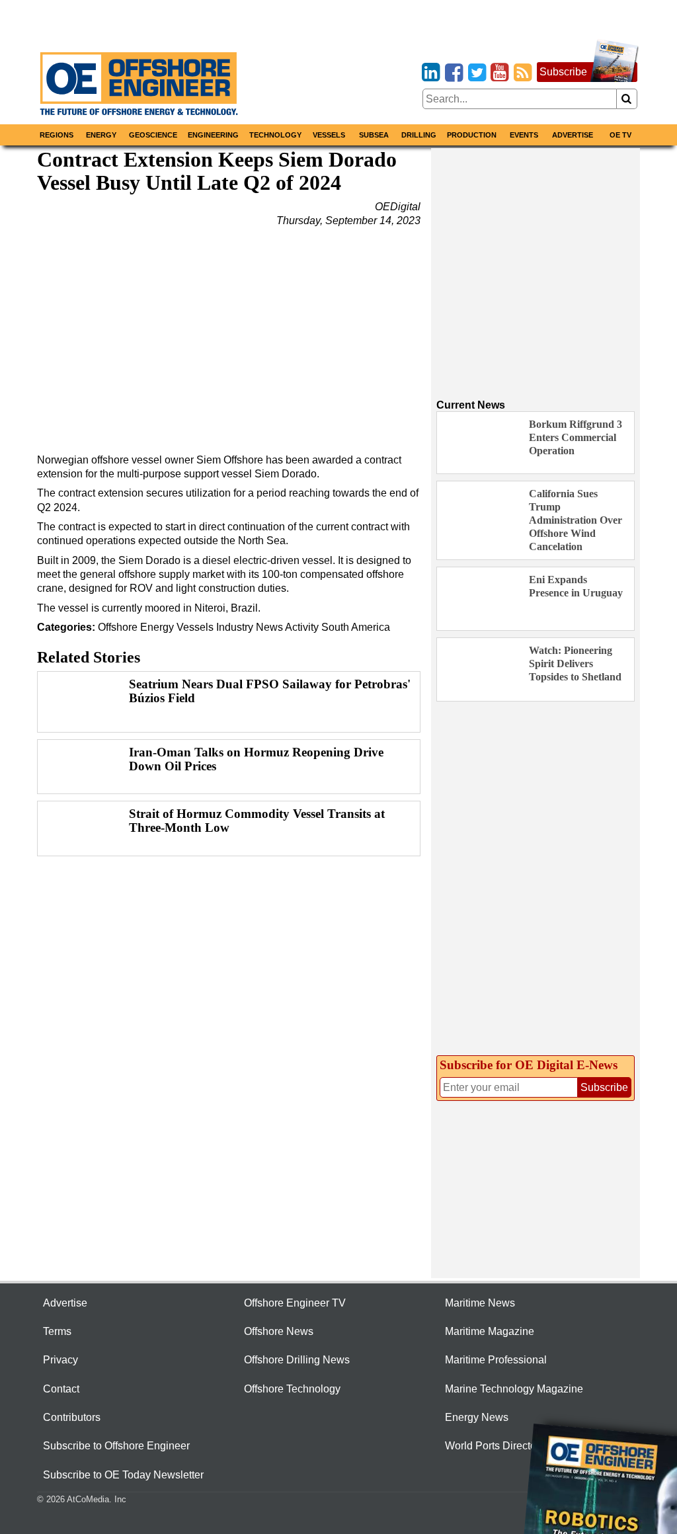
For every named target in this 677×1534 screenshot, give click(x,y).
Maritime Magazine (489, 1331)
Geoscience (153, 135)
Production (472, 135)
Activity (302, 627)
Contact (61, 1388)
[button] (228, 335)
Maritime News (480, 1303)
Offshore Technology (292, 1388)
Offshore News (278, 1331)
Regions (56, 135)
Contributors (71, 1417)
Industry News (249, 627)
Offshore (118, 627)
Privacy (60, 1359)
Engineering (213, 135)
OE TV (620, 135)
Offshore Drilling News (297, 1359)
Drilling (418, 135)
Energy (101, 135)
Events (524, 135)
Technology (275, 135)
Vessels (329, 135)
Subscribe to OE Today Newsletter (123, 1474)
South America (355, 627)
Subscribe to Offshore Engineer (116, 1445)
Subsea (374, 135)
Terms (57, 1331)
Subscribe (563, 71)
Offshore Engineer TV (295, 1303)
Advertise (572, 135)
